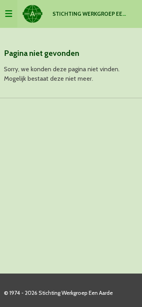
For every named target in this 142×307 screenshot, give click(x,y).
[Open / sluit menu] (8, 14)
